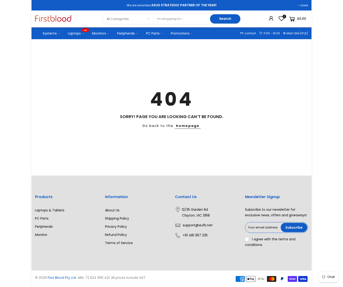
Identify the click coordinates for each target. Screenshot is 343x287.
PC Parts (153, 33)
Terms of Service (119, 243)
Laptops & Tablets (49, 210)
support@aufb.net (198, 225)
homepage (188, 125)
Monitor (41, 234)
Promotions (180, 33)
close (304, 5)
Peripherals (126, 33)
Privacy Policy (116, 226)
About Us (112, 210)
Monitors (99, 33)
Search (225, 18)
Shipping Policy (117, 218)
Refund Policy (116, 234)
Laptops (78, 32)
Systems (50, 33)
